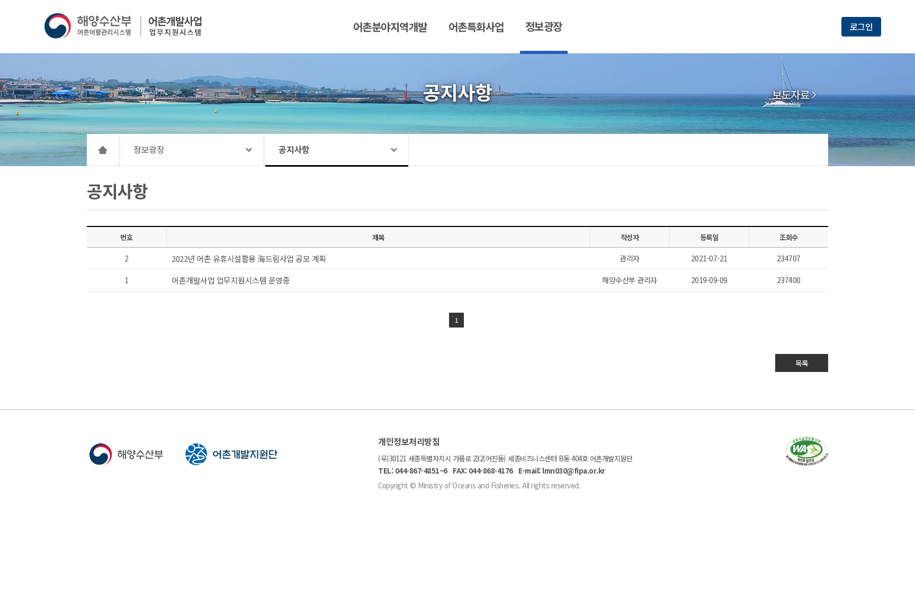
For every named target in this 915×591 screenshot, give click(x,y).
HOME (103, 150)
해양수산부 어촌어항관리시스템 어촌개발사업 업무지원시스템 (130, 26)
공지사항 (294, 149)
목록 (802, 363)
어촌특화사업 (476, 26)
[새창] (807, 462)
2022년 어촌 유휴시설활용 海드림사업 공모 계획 (249, 258)
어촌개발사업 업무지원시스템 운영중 (231, 280)
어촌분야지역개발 (390, 26)
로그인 (861, 26)
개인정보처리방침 (408, 441)
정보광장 (543, 26)
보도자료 (790, 94)
